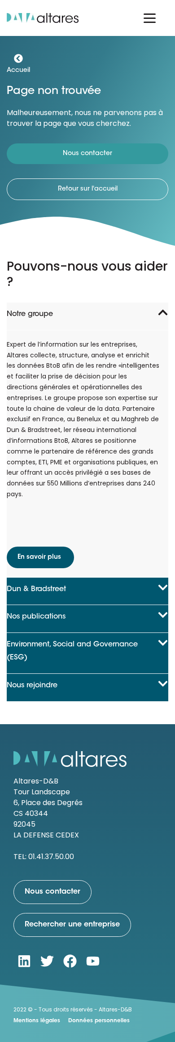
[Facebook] (70, 961)
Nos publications (36, 616)
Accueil (18, 70)
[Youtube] (93, 961)
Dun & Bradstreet (36, 589)
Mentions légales (36, 1021)
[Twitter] (47, 961)
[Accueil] (18, 58)
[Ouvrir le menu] (150, 18)
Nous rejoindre (32, 685)
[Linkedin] (24, 961)
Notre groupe (30, 314)
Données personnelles (99, 1021)
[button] (87, 316)
